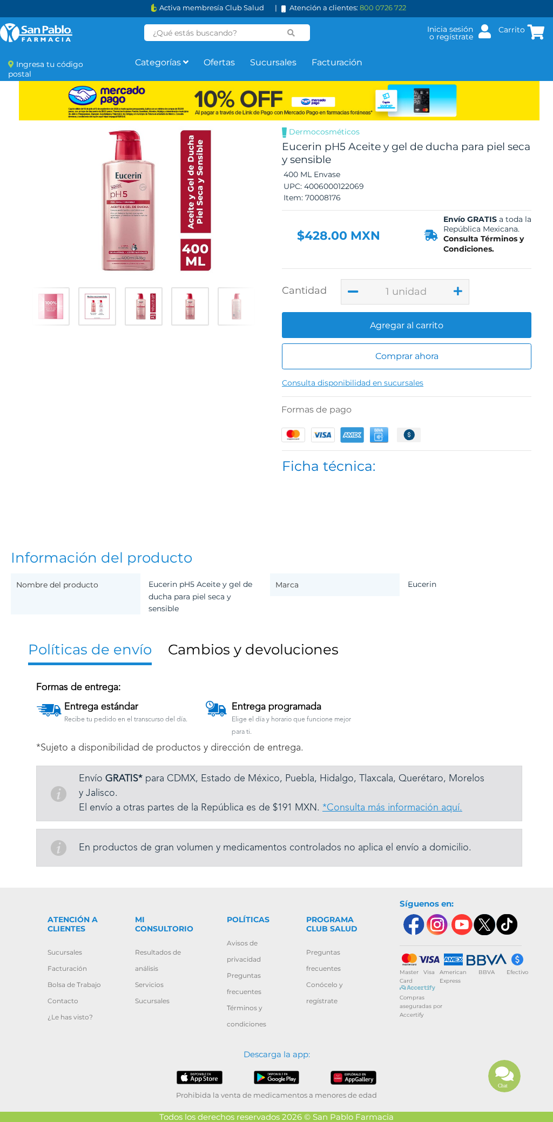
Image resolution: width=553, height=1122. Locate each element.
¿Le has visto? (70, 1017)
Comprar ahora (407, 356)
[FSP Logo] (36, 32)
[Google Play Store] (276, 1077)
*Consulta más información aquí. (392, 808)
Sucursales (273, 62)
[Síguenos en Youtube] (461, 924)
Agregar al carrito (406, 325)
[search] (291, 33)
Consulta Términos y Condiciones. (483, 243)
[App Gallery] (353, 1077)
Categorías (159, 62)
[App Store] (199, 1077)
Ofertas (219, 62)
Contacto (63, 1001)
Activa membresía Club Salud (211, 8)
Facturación (337, 62)
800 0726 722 (383, 7)
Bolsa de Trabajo (74, 985)
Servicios (149, 985)
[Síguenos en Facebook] (413, 924)
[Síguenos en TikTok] (508, 924)
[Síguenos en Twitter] (484, 924)
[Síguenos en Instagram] (437, 924)
